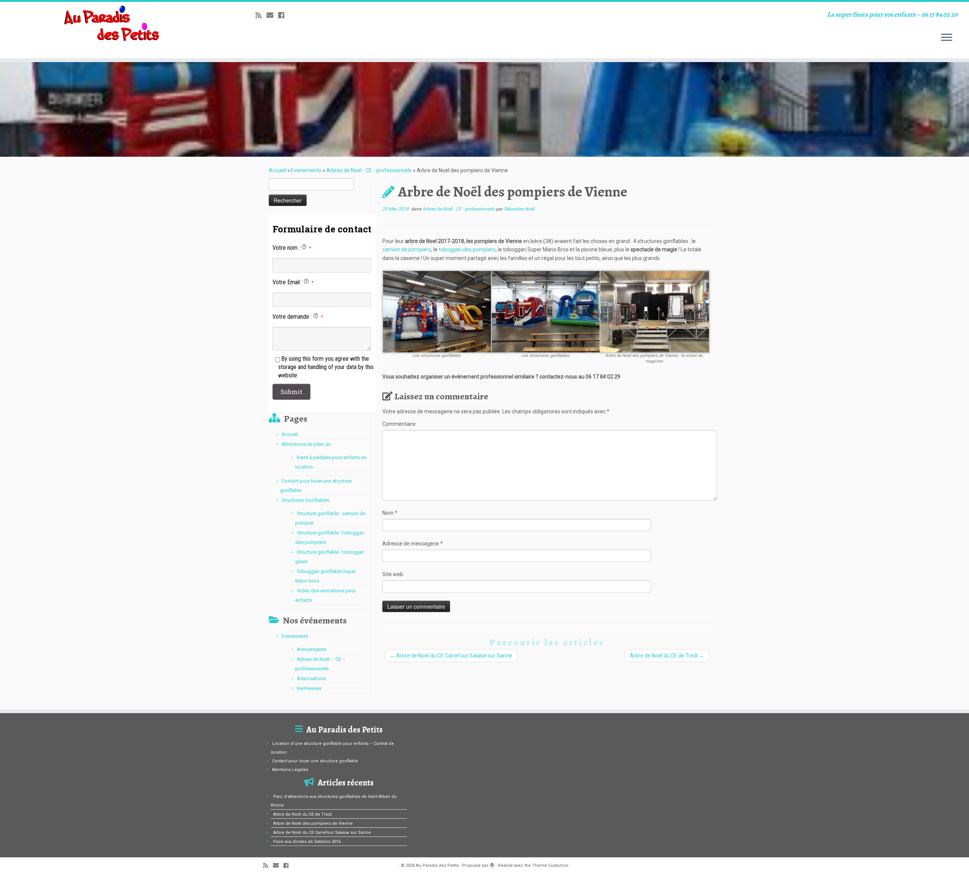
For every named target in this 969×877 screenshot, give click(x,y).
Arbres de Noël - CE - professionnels (369, 170)
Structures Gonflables (305, 500)
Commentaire (399, 424)
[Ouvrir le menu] (946, 38)
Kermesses (309, 688)
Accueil (277, 170)
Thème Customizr (550, 865)
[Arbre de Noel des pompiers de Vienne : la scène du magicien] (655, 311)
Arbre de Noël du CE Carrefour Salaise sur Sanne (451, 656)
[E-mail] (272, 15)
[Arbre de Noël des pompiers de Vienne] (484, 109)
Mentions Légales (290, 769)
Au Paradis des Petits (437, 865)
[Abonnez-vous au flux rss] (260, 15)
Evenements (306, 170)
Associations (311, 678)
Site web (392, 574)
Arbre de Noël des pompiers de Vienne (313, 823)
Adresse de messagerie (412, 544)
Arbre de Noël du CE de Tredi (667, 656)
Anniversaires (311, 649)
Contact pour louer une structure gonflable (315, 761)
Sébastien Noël (519, 209)
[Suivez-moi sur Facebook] (283, 15)
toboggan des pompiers (467, 249)
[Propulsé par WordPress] (492, 864)
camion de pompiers (406, 249)
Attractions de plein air (306, 444)
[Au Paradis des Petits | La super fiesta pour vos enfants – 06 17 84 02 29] (112, 23)
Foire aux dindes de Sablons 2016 (307, 841)
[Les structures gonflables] (437, 311)
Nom (389, 513)
